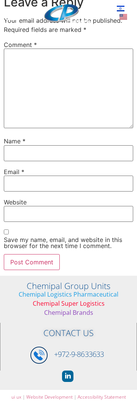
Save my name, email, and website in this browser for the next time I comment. (63, 243)
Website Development (49, 397)
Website (15, 202)
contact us (68, 332)
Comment (20, 45)
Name (14, 141)
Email (14, 172)
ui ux (16, 397)
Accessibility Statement (102, 397)
